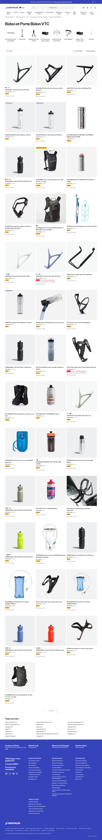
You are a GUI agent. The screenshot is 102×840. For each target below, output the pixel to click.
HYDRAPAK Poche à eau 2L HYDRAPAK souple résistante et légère (51, 556)
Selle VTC (7, 729)
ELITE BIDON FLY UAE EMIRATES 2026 (47, 414)
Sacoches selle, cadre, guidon (45, 40)
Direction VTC (71, 729)
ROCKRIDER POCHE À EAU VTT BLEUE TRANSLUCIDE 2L (17, 603)
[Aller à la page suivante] (57, 711)
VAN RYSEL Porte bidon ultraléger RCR (79, 88)
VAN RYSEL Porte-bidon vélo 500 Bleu (48, 276)
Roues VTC (39, 727)
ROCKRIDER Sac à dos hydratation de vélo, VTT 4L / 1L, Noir (50, 180)
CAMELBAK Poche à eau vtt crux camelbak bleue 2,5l (19, 461)
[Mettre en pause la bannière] (93, 2)
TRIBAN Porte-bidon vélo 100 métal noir (79, 274)
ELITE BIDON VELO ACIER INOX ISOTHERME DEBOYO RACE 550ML (80, 136)
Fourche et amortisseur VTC (76, 722)
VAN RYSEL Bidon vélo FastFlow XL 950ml (18, 322)
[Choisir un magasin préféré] (83, 8)
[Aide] (87, 8)
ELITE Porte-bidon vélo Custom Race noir (49, 602)
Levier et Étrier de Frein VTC (44, 722)
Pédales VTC (40, 724)
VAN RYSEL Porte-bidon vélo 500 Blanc (17, 276)
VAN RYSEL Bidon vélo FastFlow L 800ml (18, 135)
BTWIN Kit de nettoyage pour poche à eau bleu (82, 226)
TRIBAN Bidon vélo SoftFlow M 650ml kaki (18, 510)
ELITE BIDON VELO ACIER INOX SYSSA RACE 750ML (80, 180)
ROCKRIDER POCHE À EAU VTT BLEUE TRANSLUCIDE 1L (78, 603)
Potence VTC (8, 733)
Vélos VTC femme (10, 736)
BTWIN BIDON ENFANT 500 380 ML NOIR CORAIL (48, 463)
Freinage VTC (9, 727)
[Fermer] (95, 2)
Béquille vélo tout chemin (34, 40)
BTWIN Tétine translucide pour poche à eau (50, 322)
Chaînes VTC (8, 731)
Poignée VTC (40, 736)
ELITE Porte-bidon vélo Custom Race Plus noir (81, 367)
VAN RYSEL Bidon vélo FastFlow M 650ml (49, 135)
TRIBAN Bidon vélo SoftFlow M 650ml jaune (19, 557)
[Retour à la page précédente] (45, 711)
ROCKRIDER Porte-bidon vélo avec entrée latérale (49, 89)
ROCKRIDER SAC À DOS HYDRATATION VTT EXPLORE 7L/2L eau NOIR (50, 229)
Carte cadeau (92, 13)
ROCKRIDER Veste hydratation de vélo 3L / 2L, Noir (20, 415)
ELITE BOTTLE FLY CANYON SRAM (46, 508)
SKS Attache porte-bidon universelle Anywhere (79, 509)
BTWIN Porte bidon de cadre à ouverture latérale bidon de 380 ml (18, 227)
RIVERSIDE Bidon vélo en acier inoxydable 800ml (80, 461)
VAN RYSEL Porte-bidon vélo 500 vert (79, 415)
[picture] (20, 70)
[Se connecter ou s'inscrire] (91, 8)
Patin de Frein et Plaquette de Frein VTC (47, 733)
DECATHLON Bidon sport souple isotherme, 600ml (50, 368)
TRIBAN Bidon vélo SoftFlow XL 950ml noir (80, 555)
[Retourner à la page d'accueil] (15, 8)
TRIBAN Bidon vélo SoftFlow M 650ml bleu (18, 650)
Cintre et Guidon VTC (11, 722)
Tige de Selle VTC (41, 729)
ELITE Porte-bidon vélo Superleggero (78, 322)
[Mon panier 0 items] (95, 8)
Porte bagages (68, 39)
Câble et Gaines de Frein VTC (76, 724)
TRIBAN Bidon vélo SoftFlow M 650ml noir (18, 181)
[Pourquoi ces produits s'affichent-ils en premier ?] (74, 51)
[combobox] (91, 51)
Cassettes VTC (72, 727)
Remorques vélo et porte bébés (10, 40)
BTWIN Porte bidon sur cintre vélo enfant (80, 648)
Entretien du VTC (72, 731)
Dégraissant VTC (41, 731)
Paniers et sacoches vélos (80, 40)
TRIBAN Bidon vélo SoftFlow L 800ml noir (18, 367)
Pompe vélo (22, 39)
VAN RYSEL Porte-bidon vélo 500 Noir (17, 90)
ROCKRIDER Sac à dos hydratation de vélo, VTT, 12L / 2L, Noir (19, 696)
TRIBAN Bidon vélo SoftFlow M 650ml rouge (50, 650)
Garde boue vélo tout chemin (56, 40)
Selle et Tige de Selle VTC (12, 724)
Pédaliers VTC (72, 733)
